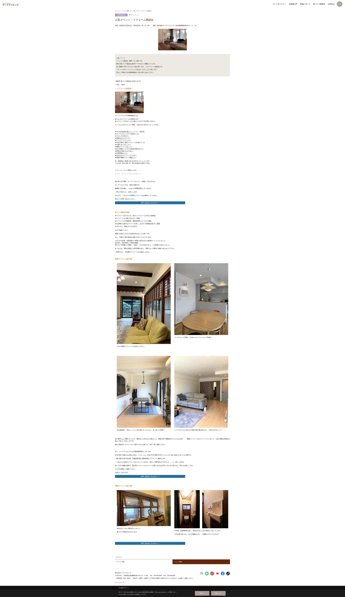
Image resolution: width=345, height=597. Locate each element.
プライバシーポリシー (161, 592)
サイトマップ (120, 582)
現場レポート (305, 4)
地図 (146, 575)
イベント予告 (120, 562)
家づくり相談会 (319, 4)
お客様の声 (293, 4)
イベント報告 (177, 562)
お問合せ (331, 4)
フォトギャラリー (279, 4)
